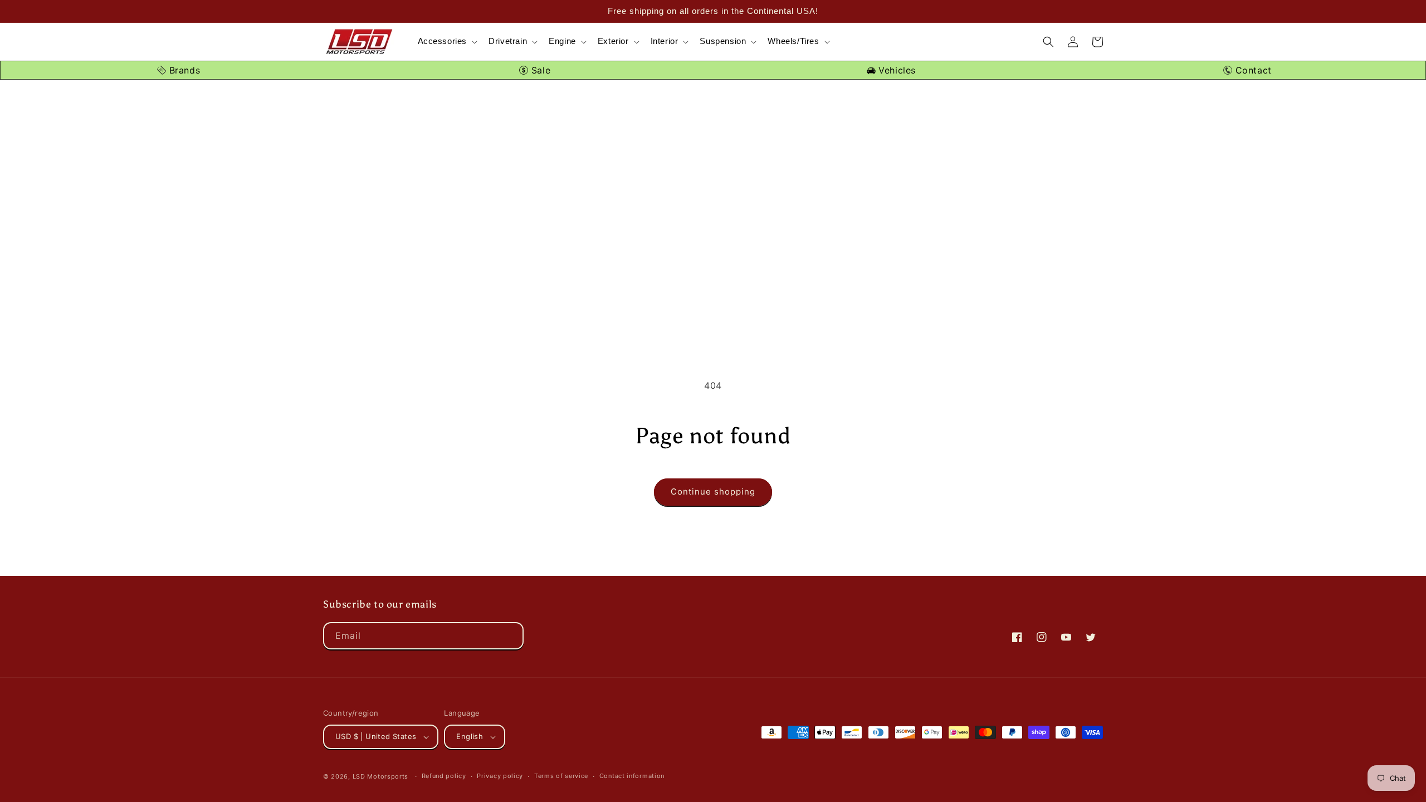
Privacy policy (500, 776)
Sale (539, 70)
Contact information (632, 776)
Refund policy (444, 776)
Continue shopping (713, 491)
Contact (1252, 70)
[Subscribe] (510, 635)
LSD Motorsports (381, 776)
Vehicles (896, 70)
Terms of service (561, 776)
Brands (183, 70)
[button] (446, 41)
